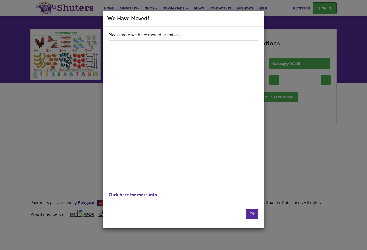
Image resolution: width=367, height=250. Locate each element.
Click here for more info (133, 194)
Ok (252, 213)
